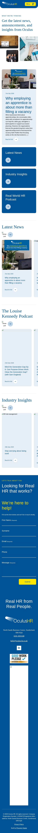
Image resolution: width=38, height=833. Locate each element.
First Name (9, 520)
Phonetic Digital (21, 828)
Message (8, 563)
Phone (4, 552)
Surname (5, 531)
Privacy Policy (19, 824)
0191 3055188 (19, 636)
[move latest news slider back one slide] (4, 235)
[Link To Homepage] (9, 4)
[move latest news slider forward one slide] (10, 235)
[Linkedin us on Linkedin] (19, 648)
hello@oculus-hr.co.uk (19, 641)
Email (7, 541)
